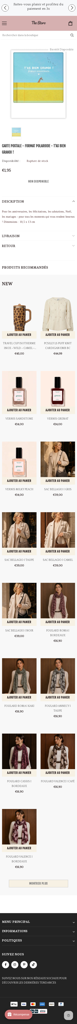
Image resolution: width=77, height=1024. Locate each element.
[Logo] (39, 23)
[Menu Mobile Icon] (4, 23)
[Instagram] (14, 964)
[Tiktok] (33, 964)
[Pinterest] (24, 964)
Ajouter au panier (19, 335)
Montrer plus (38, 883)
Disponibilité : (11, 161)
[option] (38, 6)
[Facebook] (5, 964)
